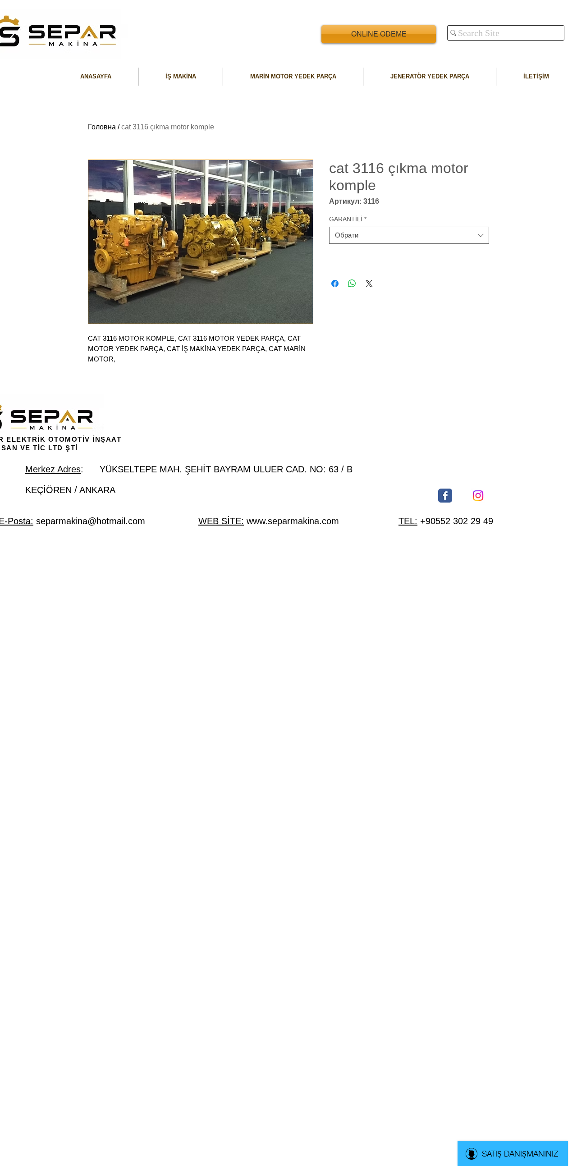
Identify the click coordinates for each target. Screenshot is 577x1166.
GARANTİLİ (347, 219)
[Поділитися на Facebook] (335, 283)
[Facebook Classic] (445, 496)
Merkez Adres (53, 469)
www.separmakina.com (293, 521)
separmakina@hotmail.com (90, 521)
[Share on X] (369, 283)
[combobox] (409, 235)
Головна (102, 127)
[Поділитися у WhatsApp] (352, 283)
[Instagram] (478, 496)
